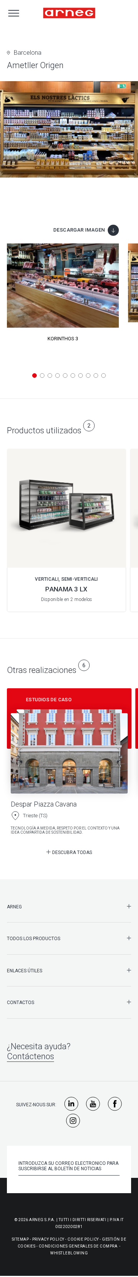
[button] (34, 375)
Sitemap (20, 1239)
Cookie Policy (83, 1239)
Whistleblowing (69, 1253)
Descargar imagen (79, 230)
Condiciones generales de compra (78, 1246)
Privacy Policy (48, 1239)
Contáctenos (30, 1056)
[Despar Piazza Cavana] (69, 764)
